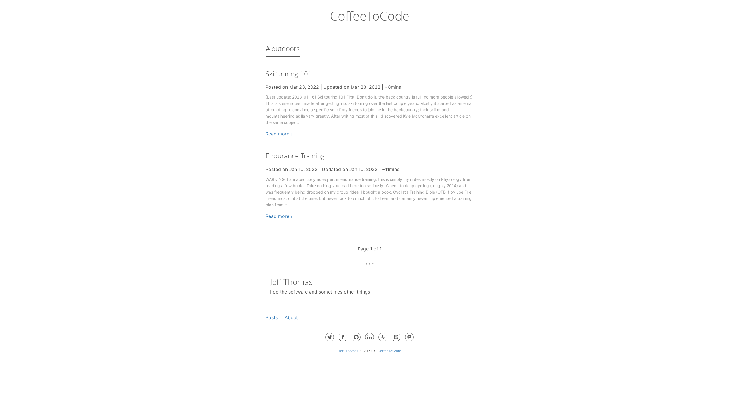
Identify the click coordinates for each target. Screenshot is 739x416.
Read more (277, 134)
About (291, 317)
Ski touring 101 (289, 73)
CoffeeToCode (369, 15)
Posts (272, 317)
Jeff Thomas (348, 351)
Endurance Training (295, 155)
